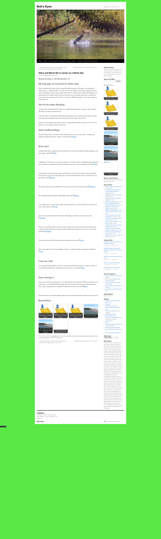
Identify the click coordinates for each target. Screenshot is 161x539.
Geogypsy (107, 304)
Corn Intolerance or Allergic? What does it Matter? (62, 61)
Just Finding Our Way (110, 314)
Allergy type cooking (110, 310)
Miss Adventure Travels (110, 316)
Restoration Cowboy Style (111, 305)
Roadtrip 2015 (108, 321)
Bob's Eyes (44, 6)
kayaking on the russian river (88, 336)
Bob (56, 75)
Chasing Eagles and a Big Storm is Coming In (86, 67)
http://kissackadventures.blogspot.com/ (113, 324)
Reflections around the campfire (112, 327)
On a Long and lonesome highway (112, 332)
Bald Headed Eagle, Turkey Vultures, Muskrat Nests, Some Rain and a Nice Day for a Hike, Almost (52, 68)
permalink (59, 337)
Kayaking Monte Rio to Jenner (72, 336)
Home (40, 61)
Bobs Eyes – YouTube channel (112, 317)
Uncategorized (55, 336)
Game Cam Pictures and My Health (113, 198)
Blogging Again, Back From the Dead (113, 186)
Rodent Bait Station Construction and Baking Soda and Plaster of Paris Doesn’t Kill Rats (113, 249)
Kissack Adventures (109, 329)
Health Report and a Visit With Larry (113, 195)
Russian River (45, 337)
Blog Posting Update (110, 201)
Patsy (106, 322)
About (45, 61)
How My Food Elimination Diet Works (88, 61)
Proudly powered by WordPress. (113, 421)
